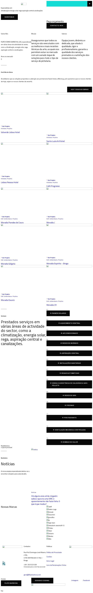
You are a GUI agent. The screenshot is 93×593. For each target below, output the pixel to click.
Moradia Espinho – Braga (57, 263)
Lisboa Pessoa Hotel (9, 182)
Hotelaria (3, 128)
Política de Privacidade (54, 552)
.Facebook (86, 580)
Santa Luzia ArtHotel (55, 141)
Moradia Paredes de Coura (12, 222)
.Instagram (74, 580)
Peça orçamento (55, 21)
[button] (69, 541)
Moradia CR (51, 304)
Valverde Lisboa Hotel (10, 132)
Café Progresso (53, 186)
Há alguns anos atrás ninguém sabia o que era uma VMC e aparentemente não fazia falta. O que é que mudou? (45, 499)
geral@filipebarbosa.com (32, 574)
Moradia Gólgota (8, 263)
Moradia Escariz (8, 300)
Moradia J (50, 222)
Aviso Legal (50, 561)
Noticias (33, 492)
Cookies (49, 556)
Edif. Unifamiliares (6, 219)
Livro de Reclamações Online (56, 565)
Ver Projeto (6, 126)
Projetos (9, 128)
